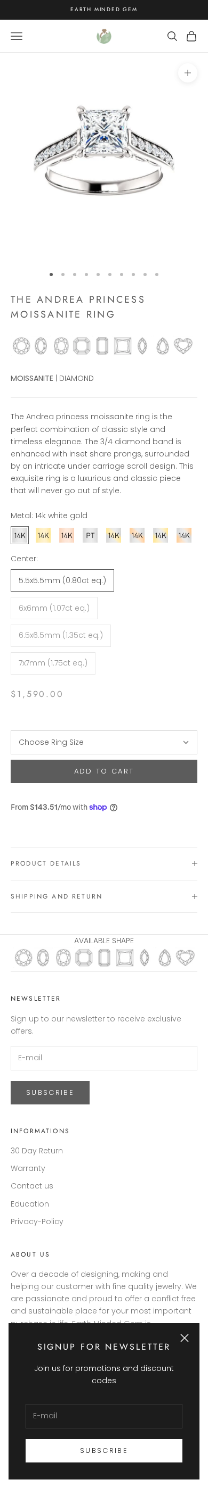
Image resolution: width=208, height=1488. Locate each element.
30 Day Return (37, 1150)
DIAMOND (76, 378)
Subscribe (104, 1450)
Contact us (32, 1186)
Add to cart (104, 771)
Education (30, 1204)
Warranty (28, 1168)
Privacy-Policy (37, 1221)
